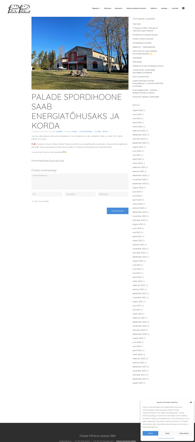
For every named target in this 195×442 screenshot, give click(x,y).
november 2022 (139, 248)
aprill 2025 (137, 159)
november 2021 (139, 297)
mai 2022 (136, 273)
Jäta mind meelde (41, 201)
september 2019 (139, 379)
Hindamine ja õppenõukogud (145, 35)
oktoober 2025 (139, 139)
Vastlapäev (137, 58)
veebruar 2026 (139, 130)
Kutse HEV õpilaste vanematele (146, 97)
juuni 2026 (137, 114)
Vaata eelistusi (184, 433)
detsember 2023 (139, 212)
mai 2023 (136, 232)
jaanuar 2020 (138, 362)
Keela (167, 433)
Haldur (75, 131)
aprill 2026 (137, 122)
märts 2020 (137, 354)
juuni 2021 (137, 305)
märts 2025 (137, 163)
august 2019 (138, 383)
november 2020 (139, 326)
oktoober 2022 (139, 253)
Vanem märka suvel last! (143, 39)
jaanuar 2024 (138, 208)
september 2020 (140, 334)
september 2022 (140, 257)
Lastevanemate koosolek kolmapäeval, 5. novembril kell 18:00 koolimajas (148, 83)
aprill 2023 (137, 236)
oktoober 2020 (139, 330)
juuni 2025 (137, 151)
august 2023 (138, 224)
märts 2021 (137, 314)
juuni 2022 (137, 269)
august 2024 (138, 187)
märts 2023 (137, 240)
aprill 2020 (137, 350)
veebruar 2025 (139, 167)
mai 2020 (136, 346)
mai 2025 (136, 155)
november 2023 (139, 216)
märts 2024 (137, 204)
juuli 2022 (136, 265)
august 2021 (138, 301)
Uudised (59, 131)
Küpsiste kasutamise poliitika (166, 438)
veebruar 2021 (139, 318)
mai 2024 (136, 196)
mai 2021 (136, 310)
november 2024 (139, 179)
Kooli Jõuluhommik (141, 76)
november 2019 (139, 371)
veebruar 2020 (139, 358)
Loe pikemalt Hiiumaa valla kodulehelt (47, 152)
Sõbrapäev (137, 62)
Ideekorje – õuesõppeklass (144, 47)
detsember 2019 (139, 367)
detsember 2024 (139, 175)
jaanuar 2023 (138, 244)
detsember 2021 (139, 293)
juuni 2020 (137, 342)
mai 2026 (136, 118)
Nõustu (150, 433)
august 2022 (138, 261)
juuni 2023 (137, 228)
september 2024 (139, 183)
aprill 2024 (137, 200)
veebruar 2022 (139, 285)
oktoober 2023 (139, 220)
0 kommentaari (86, 131)
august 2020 (138, 338)
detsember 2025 (139, 135)
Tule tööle (137, 24)
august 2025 (138, 147)
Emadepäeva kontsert (142, 43)
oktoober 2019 (139, 375)
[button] (191, 402)
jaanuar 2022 (138, 289)
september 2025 (140, 143)
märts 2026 (137, 126)
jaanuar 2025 (138, 171)
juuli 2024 (136, 192)
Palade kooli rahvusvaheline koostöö (148, 66)
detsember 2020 (140, 322)
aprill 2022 (137, 277)
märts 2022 (137, 281)
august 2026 (138, 110)
